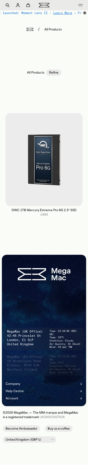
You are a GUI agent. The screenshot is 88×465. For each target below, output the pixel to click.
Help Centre (44, 391)
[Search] (7, 5)
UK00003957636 (52, 417)
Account (44, 398)
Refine (53, 73)
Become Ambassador (21, 429)
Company (44, 384)
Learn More (62, 13)
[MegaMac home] (44, 5)
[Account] (18, 5)
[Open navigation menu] (80, 5)
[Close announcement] (84, 13)
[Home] (30, 29)
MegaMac (21, 413)
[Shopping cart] (28, 5)
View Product (44, 159)
